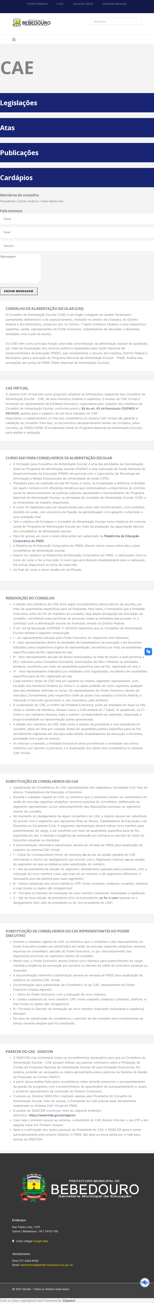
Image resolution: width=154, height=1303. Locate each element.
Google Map (40, 1241)
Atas (7, 127)
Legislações (18, 102)
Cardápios (16, 177)
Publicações (19, 152)
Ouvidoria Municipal (114, 3)
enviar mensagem (18, 291)
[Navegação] (14, 39)
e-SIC (60, 3)
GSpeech (69, 1300)
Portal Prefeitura (37, 3)
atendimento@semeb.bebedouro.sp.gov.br (46, 1264)
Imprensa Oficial (83, 3)
